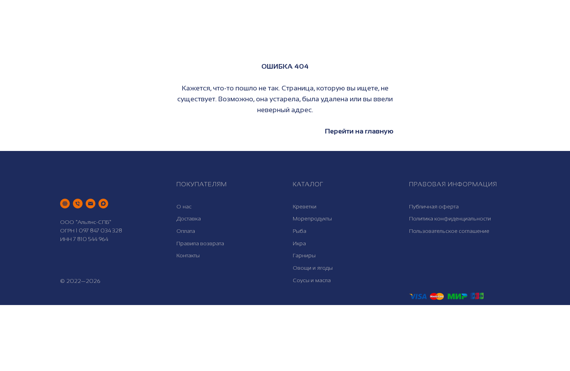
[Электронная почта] (90, 203)
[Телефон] (78, 203)
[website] (65, 203)
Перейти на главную (359, 131)
